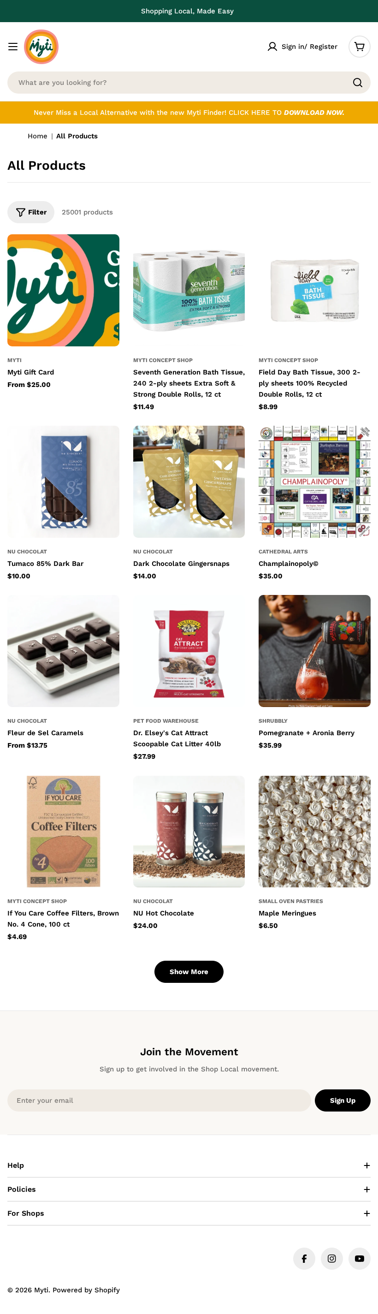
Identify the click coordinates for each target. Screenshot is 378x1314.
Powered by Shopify (86, 1290)
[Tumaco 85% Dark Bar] (63, 482)
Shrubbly (273, 721)
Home (37, 136)
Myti (14, 360)
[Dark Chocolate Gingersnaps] (189, 482)
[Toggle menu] (12, 46)
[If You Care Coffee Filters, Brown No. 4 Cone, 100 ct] (63, 832)
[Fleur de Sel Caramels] (63, 651)
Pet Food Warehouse (166, 721)
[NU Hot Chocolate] (189, 832)
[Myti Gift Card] (63, 290)
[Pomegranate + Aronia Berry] (315, 651)
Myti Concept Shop (163, 360)
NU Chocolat (27, 551)
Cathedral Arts (283, 551)
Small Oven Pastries (291, 901)
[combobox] (189, 82)
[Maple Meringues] (315, 832)
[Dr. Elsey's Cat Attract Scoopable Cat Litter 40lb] (189, 651)
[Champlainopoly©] (315, 482)
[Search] (357, 82)
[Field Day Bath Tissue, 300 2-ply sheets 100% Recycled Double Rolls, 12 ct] (315, 290)
